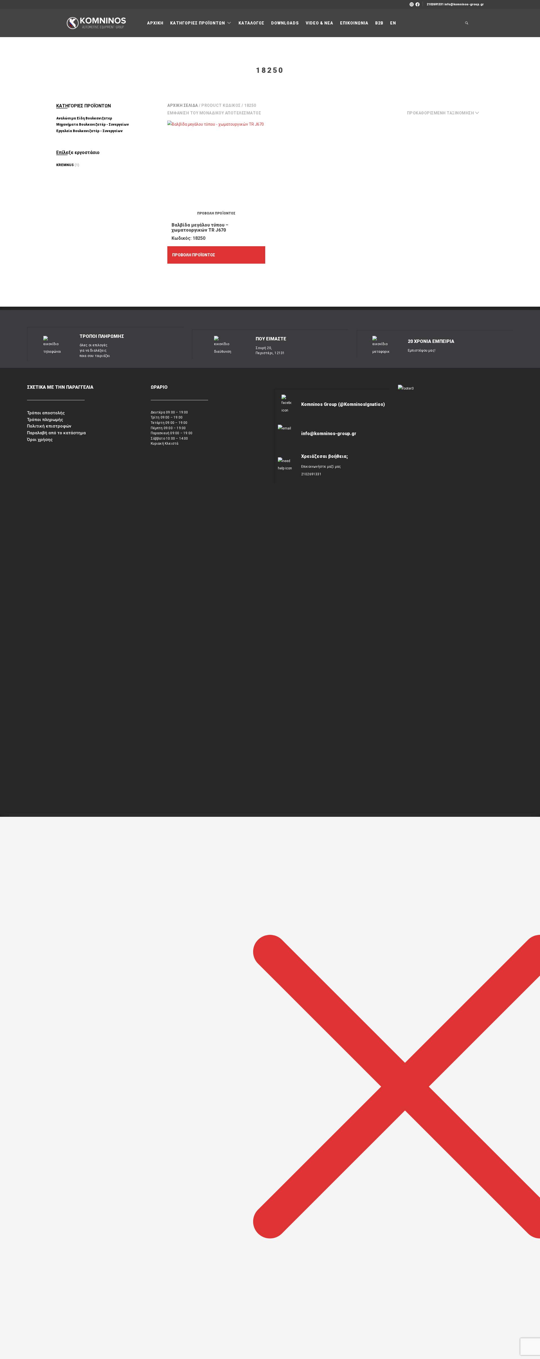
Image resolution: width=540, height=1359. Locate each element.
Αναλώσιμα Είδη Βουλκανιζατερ (84, 118)
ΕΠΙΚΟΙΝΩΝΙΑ (354, 23)
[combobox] (445, 113)
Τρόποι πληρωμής (45, 419)
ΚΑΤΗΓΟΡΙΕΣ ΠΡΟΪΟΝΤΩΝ (198, 23)
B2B (379, 23)
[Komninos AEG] (95, 23)
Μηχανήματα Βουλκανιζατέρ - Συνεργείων (92, 124)
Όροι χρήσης (40, 439)
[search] (467, 23)
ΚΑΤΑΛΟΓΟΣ (251, 23)
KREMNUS (65, 165)
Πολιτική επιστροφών (49, 426)
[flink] (417, 3)
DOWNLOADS (285, 23)
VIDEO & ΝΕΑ (319, 23)
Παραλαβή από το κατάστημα (56, 432)
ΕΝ (393, 23)
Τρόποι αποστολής (46, 412)
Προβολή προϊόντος (193, 255)
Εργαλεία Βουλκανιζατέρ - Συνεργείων (89, 131)
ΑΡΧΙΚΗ (155, 23)
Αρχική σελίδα (182, 105)
